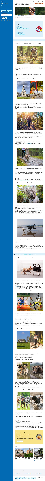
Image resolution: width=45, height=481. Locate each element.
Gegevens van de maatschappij (24, 478)
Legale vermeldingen (22, 477)
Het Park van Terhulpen (20, 32)
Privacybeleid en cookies (17, 477)
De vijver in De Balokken (20, 33)
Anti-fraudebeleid (17, 479)
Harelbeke (18, 422)
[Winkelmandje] (38, 1)
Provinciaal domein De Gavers (21, 34)
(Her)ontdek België (19, 15)
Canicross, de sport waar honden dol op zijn (22, 28)
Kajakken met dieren (20, 31)
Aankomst (7, 11)
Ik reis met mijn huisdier (39, 3)
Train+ (30, 254)
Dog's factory (17, 286)
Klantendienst (18, 473)
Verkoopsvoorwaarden (33, 477)
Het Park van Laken (19, 26)
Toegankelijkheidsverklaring (18, 478)
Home (15, 15)
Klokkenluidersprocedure (33, 478)
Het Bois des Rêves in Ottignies (21, 25)
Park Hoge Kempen (19, 27)
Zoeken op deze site (39, 473)
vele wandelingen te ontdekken (36, 210)
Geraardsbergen (19, 425)
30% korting (25, 254)
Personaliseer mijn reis (4, 13)
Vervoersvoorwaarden (27, 477)
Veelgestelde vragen (29, 473)
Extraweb (29, 478)
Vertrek (3, 11)
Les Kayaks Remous (17, 321)
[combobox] (9, 10)
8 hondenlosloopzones (29, 143)
